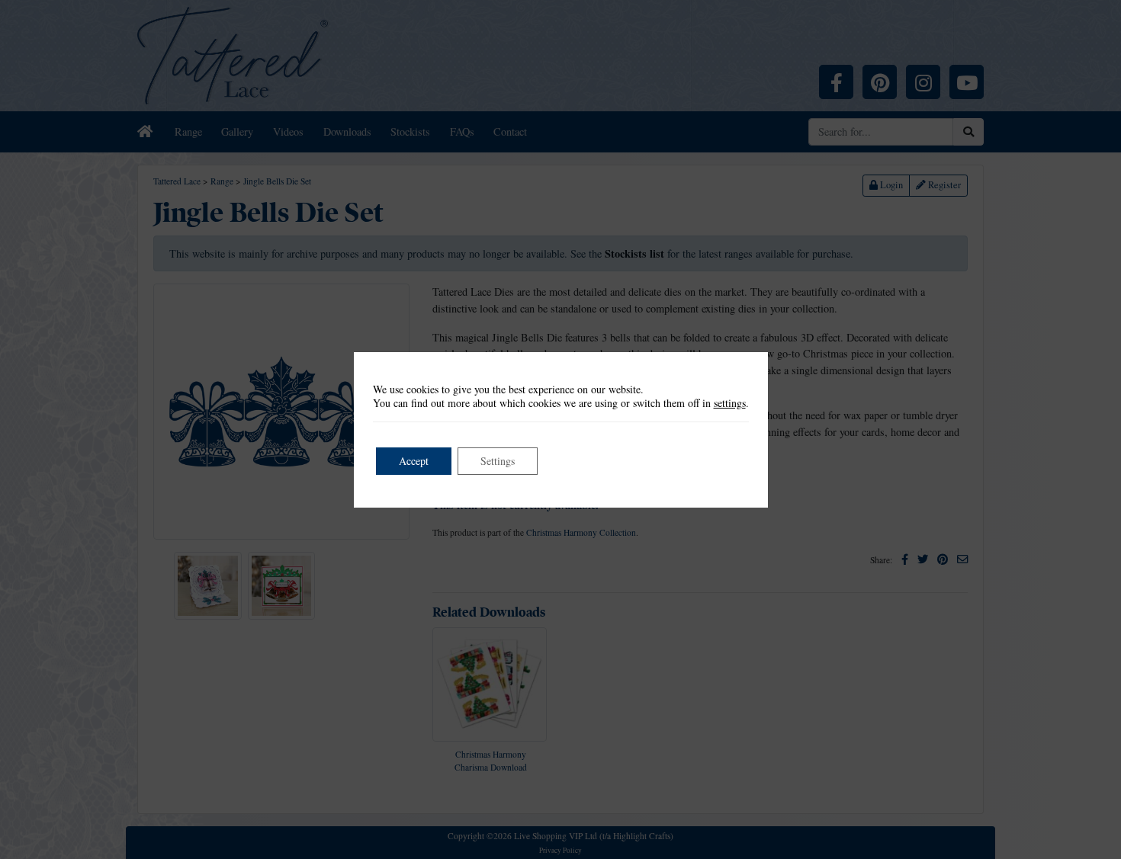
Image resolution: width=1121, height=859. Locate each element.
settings (730, 403)
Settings (497, 461)
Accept (414, 461)
